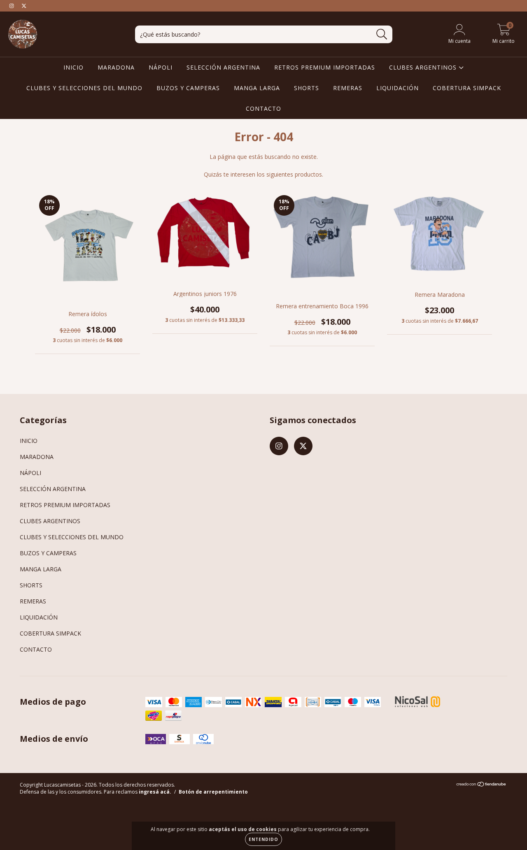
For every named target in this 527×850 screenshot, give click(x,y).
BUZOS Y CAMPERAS (188, 88)
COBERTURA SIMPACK (467, 88)
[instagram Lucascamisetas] (12, 5)
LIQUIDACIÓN (397, 88)
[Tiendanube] (481, 785)
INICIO (73, 67)
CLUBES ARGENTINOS (424, 67)
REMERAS (347, 88)
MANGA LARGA (257, 88)
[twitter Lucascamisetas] (24, 5)
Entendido (263, 839)
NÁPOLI (161, 67)
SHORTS (306, 88)
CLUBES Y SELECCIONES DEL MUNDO (84, 88)
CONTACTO (263, 108)
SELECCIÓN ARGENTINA (223, 67)
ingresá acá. (155, 791)
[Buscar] (382, 34)
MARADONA (116, 67)
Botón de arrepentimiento (213, 791)
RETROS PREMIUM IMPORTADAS (324, 67)
